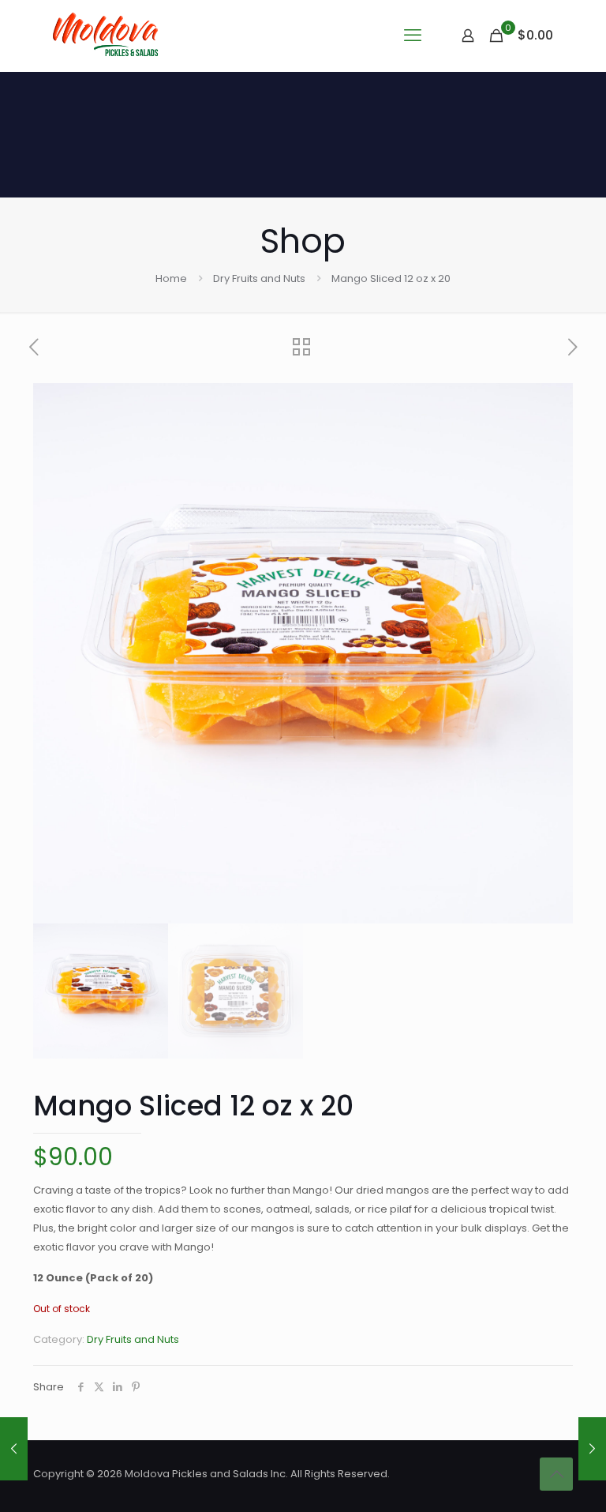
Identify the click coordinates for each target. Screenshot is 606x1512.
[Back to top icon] (556, 1474)
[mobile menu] (412, 35)
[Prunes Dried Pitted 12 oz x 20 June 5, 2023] (14, 1448)
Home (171, 278)
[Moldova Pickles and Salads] (107, 35)
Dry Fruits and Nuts (259, 278)
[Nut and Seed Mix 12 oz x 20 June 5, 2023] (592, 1448)
